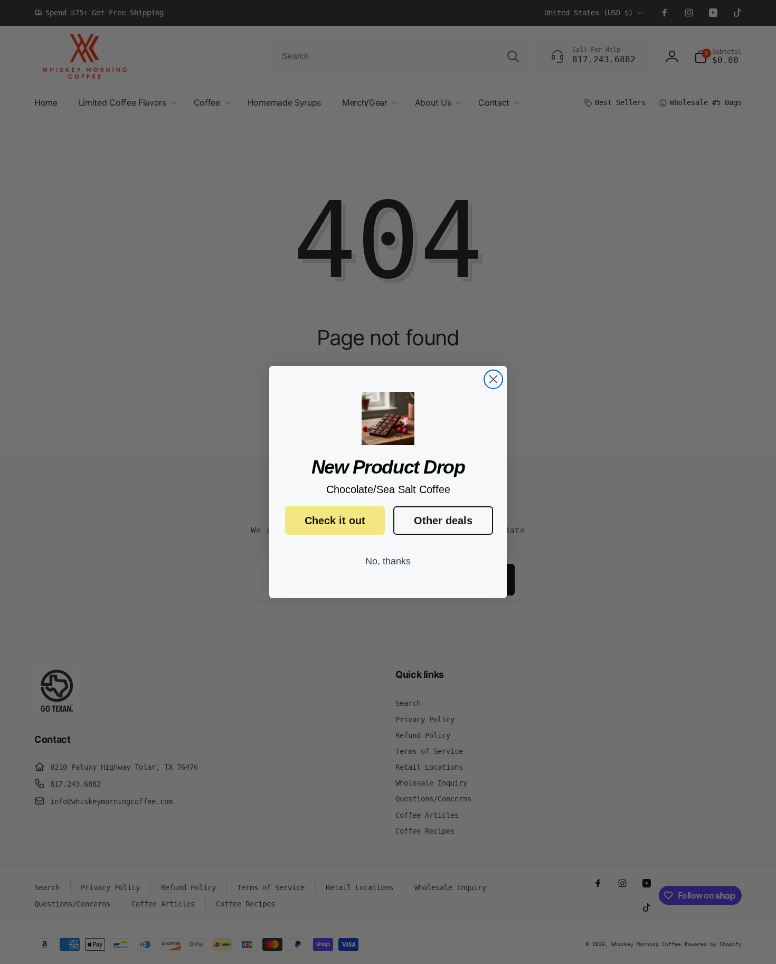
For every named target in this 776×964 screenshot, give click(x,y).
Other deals (443, 520)
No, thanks (388, 561)
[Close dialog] (493, 379)
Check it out (335, 520)
